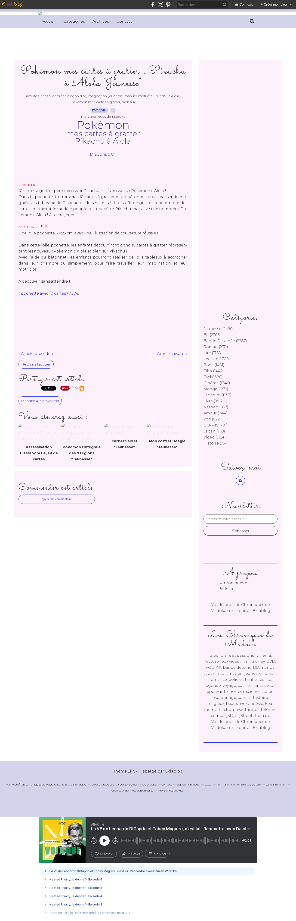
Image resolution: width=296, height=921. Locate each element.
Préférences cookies (170, 790)
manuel (130, 96)
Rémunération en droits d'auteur (239, 784)
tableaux (129, 102)
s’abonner (107, 853)
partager (134, 853)
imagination (97, 96)
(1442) (214, 371)
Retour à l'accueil (36, 364)
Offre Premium (276, 784)
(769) (214, 431)
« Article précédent (36, 353)
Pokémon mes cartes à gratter (95, 102)
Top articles (149, 784)
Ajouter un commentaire (57, 499)
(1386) (213, 377)
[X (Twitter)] (160, 4)
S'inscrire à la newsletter (40, 401)
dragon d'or (76, 96)
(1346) (217, 383)
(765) (214, 437)
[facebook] (153, 4)
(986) (213, 401)
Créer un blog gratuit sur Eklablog (114, 784)
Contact (124, 21)
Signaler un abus (188, 784)
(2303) (212, 335)
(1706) (217, 359)
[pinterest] (168, 4)
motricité (145, 96)
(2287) (225, 341)
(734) (216, 443)
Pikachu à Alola (166, 96)
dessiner (59, 96)
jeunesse (115, 96)
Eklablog (174, 771)
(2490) (219, 329)
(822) (212, 419)
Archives (100, 21)
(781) (216, 425)
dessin (45, 96)
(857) (216, 407)
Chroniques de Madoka (41, 784)
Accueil (49, 21)
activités (32, 96)
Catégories (74, 21)
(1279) (216, 389)
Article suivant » (172, 353)
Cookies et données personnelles (132, 790)
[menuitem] (48, 21)
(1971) (216, 347)
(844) (216, 413)
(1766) (213, 353)
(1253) (217, 395)
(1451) (214, 365)
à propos (160, 853)
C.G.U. (208, 784)
